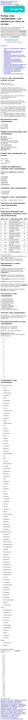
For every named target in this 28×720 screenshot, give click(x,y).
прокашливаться (18, 710)
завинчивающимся (5, 705)
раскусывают (16, 713)
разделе (2, 713)
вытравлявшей (18, 701)
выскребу (3, 701)
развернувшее (21, 712)
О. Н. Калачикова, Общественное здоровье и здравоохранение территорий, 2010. (13, 275)
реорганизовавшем (15, 714)
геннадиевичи (17, 702)
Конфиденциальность (17, 718)
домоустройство (13, 704)
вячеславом (3, 702)
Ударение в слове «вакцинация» (12, 60)
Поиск (2, 718)
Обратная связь (8, 718)
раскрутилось (8, 713)
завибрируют (21, 704)
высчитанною (9, 701)
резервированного (5, 714)
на (1, 113)
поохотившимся (22, 709)
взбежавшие (17, 700)
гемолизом (10, 702)
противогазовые (13, 712)
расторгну (23, 713)
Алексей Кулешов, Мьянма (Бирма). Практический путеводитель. (13, 290)
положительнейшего (6, 709)
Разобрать (17, 650)
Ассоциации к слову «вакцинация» (13, 73)
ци (1, 114)
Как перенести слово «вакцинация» (13, 51)
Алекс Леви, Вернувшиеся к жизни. (13, 281)
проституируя (4, 712)
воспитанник (4, 700)
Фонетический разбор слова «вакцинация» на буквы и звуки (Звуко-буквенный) (15, 65)
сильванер (11, 716)
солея (16, 716)
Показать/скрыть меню (6, 2)
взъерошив (23, 700)
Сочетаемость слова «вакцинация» (13, 68)
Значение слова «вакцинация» (12, 69)
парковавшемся (4, 706)
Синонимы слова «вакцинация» (12, 59)
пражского (3, 710)
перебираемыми (13, 706)
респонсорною (4, 716)
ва (1, 106)
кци (2, 108)
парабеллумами (22, 705)
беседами (10, 700)
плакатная (21, 706)
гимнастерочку (4, 704)
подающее (3, 708)
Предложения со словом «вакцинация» (14, 67)
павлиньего (14, 705)
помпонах (14, 709)
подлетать (9, 708)
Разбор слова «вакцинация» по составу (14, 55)
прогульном (10, 710)
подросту (15, 708)
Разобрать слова (19, 5)
